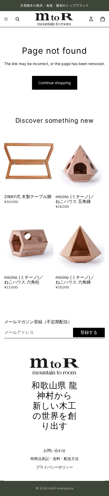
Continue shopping (54, 82)
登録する (88, 332)
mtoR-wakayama (61, 488)
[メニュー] (6, 19)
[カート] (102, 19)
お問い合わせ (54, 450)
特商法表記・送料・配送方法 (54, 458)
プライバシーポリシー (54, 467)
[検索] (17, 19)
